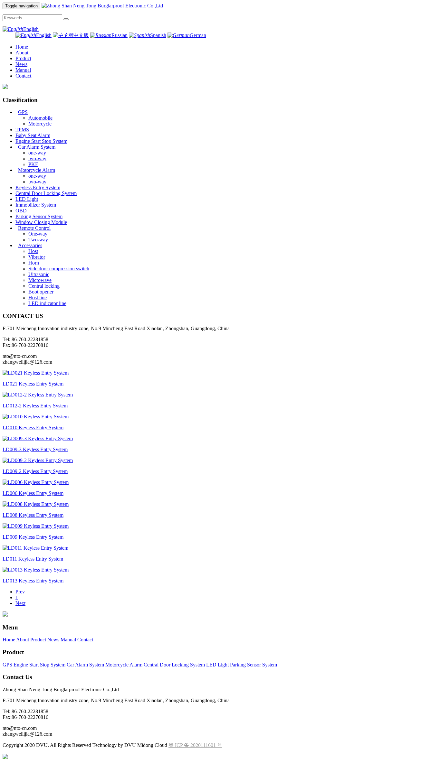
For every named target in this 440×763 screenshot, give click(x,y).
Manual (23, 70)
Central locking (44, 286)
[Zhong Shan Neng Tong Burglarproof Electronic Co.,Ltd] (102, 5)
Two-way (38, 239)
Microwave (40, 280)
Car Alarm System (36, 147)
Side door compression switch (58, 268)
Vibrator (36, 257)
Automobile (40, 118)
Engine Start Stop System (41, 141)
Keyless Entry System (37, 187)
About (21, 52)
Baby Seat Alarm (32, 135)
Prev (20, 591)
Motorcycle (40, 123)
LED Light (26, 199)
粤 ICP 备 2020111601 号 (195, 745)
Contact (23, 76)
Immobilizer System (35, 205)
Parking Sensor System (38, 216)
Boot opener (40, 291)
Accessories (30, 245)
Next (20, 603)
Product (23, 58)
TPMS (22, 129)
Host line (37, 297)
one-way (37, 152)
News (21, 64)
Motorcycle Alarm (36, 170)
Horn (33, 262)
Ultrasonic (38, 274)
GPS (23, 112)
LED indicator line (47, 303)
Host (33, 251)
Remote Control (34, 228)
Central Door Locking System (46, 193)
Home (21, 47)
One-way (37, 234)
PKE (33, 164)
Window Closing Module (41, 222)
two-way (37, 158)
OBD (21, 210)
